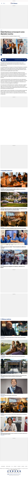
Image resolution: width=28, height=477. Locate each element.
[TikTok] (10, 471)
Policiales (2, 207)
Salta (1, 245)
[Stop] (5, 60)
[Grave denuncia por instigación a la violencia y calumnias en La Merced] (14, 257)
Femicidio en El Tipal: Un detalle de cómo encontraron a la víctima (13, 228)
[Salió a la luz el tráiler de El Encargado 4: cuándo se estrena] (14, 386)
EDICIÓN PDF (23, 466)
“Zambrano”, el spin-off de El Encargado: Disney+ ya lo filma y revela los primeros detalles (13, 337)
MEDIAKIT (18, 472)
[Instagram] (20, 471)
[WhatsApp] (17, 471)
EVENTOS (26, 466)
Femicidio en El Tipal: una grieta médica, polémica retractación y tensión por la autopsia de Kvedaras (13, 190)
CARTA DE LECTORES (8, 466)
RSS (20, 472)
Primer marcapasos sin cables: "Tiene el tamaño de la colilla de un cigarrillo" (13, 247)
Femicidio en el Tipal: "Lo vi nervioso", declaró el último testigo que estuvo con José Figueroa (14, 414)
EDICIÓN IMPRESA (3, 466)
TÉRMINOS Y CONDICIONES (10, 472)
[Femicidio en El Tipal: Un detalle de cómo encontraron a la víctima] (14, 219)
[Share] (1, 54)
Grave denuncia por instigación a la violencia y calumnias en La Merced (13, 267)
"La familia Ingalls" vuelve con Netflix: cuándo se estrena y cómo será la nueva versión (13, 356)
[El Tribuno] (14, 3)
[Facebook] (15, 471)
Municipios (2, 265)
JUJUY (12, 466)
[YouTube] (7, 471)
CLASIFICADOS (18, 466)
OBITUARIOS (15, 466)
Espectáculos (3, 336)
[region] (6, 17)
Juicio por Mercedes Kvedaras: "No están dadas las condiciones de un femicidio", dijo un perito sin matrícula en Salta (14, 209)
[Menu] (1, 3)
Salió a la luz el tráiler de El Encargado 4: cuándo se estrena (9, 395)
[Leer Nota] (3, 60)
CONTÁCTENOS (15, 472)
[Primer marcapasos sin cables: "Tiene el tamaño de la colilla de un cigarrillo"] (14, 237)
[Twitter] (12, 471)
